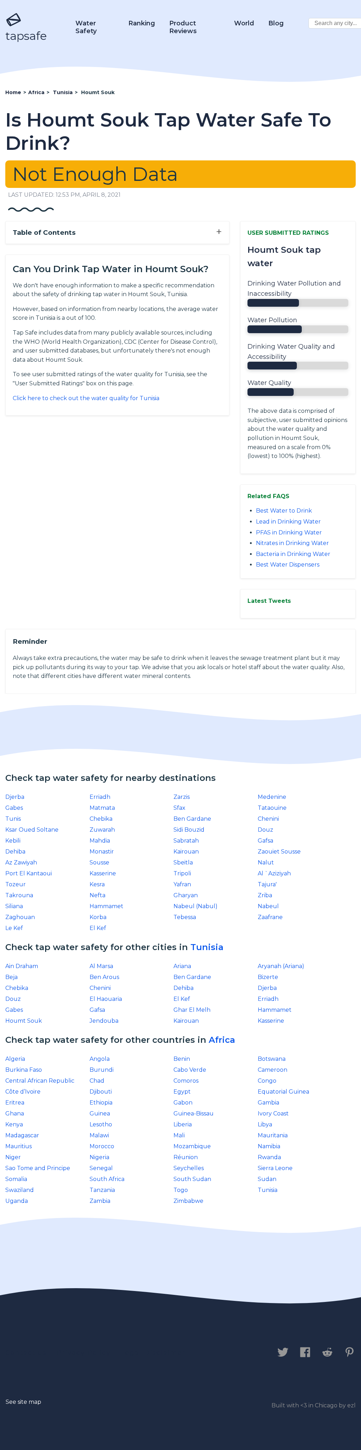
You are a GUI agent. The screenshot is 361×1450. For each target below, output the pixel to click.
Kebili (12, 840)
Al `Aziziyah (274, 873)
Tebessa (184, 917)
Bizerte (268, 977)
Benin (181, 1059)
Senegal (101, 1168)
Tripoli (182, 873)
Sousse (99, 862)
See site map (23, 1402)
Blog (276, 23)
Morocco (102, 1146)
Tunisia (207, 947)
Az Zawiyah (21, 862)
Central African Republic (39, 1080)
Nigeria (99, 1157)
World (244, 23)
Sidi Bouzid (188, 829)
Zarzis (181, 797)
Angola (100, 1059)
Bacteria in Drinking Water (293, 554)
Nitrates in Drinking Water (292, 543)
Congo (267, 1080)
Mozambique (192, 1146)
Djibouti (101, 1091)
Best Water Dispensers (287, 564)
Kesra (97, 884)
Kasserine (103, 873)
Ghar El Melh (191, 1010)
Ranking (141, 23)
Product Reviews (183, 27)
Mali (179, 1135)
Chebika (101, 818)
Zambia (100, 1201)
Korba (98, 917)
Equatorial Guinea (283, 1091)
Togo (180, 1190)
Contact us (26, 1353)
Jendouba (104, 1020)
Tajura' (267, 884)
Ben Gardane (192, 818)
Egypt (182, 1091)
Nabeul (268, 906)
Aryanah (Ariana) (281, 966)
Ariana (182, 966)
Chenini (268, 818)
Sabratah (186, 840)
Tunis (13, 818)
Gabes (14, 807)
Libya (265, 1124)
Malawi (99, 1135)
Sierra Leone (275, 1168)
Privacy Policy (84, 1353)
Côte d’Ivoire (23, 1091)
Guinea (100, 1113)
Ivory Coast (273, 1113)
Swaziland (19, 1190)
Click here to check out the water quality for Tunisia (86, 398)
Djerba (14, 797)
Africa (222, 1040)
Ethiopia (101, 1102)
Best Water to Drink (284, 510)
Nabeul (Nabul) (195, 906)
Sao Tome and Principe (37, 1168)
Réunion (185, 1157)
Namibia (269, 1146)
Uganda (16, 1201)
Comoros (185, 1080)
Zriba (265, 895)
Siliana (14, 906)
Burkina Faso (23, 1069)
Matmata (102, 807)
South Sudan (192, 1179)
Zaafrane (270, 917)
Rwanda (269, 1157)
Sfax (179, 807)
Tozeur (15, 884)
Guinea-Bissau (193, 1113)
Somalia (16, 1179)
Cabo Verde (189, 1069)
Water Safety (86, 27)
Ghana (14, 1113)
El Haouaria (106, 999)
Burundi (102, 1069)
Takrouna (19, 895)
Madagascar (22, 1135)
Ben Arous (104, 977)
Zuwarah (102, 829)
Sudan (267, 1179)
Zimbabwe (188, 1201)
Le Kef (14, 928)
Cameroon (272, 1069)
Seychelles (188, 1168)
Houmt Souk (23, 1020)
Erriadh (100, 797)
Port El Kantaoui (28, 873)
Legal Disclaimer (153, 1353)
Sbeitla (183, 862)
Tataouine (272, 807)
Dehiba (15, 851)
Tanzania (102, 1190)
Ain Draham (21, 966)
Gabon (182, 1102)
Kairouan (186, 851)
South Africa (107, 1179)
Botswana (272, 1059)
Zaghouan (20, 917)
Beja (11, 977)
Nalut (266, 862)
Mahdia (100, 840)
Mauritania (273, 1135)
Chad (97, 1080)
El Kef (98, 928)
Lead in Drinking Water (288, 521)
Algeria (15, 1059)
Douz (265, 829)
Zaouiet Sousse (279, 851)
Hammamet (106, 906)
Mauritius (18, 1146)
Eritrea (14, 1102)
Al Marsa (101, 966)
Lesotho (101, 1124)
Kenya (14, 1124)
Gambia (268, 1102)
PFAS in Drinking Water (289, 532)
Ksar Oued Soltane (32, 829)
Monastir (102, 851)
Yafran (182, 884)
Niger (13, 1157)
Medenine (272, 797)
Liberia (182, 1124)
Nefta (97, 895)
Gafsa (265, 840)
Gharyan (185, 895)
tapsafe (26, 36)
